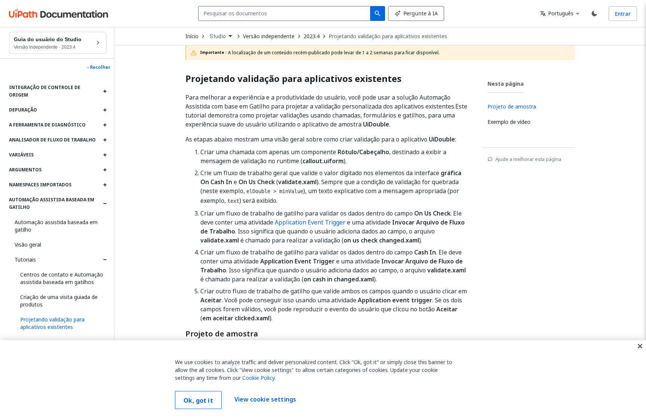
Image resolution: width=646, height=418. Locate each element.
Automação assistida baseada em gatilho (56, 226)
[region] (323, 379)
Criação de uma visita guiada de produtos (59, 300)
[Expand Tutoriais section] (105, 259)
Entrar (623, 14)
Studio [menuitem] (218, 36)
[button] (61, 323)
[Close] (640, 346)
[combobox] (286, 13)
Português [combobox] (556, 13)
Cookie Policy (258, 378)
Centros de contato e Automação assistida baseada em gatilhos (61, 278)
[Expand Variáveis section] (105, 155)
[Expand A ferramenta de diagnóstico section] (105, 125)
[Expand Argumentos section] (105, 170)
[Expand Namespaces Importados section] (105, 184)
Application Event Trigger (310, 222)
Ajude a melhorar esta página (528, 159)
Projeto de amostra (221, 334)
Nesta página (505, 84)
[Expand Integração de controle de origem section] (105, 91)
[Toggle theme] (594, 13)
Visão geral (28, 244)
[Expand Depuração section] (105, 110)
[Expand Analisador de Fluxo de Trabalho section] (105, 140)
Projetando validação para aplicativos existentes (388, 36)
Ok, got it (198, 400)
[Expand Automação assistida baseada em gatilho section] (105, 203)
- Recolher (98, 67)
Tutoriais (25, 259)
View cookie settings (265, 399)
